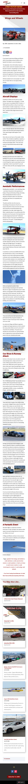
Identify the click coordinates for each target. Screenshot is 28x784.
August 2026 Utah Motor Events (11, 699)
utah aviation (11, 563)
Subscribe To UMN (9, 621)
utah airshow (8, 561)
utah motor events (12, 565)
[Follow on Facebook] (12, 771)
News (19, 43)
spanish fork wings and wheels (15, 559)
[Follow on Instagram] (15, 771)
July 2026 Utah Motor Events (10, 739)
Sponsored (7, 600)
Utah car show (21, 563)
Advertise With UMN (9, 643)
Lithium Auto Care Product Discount (13, 599)
